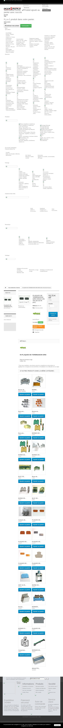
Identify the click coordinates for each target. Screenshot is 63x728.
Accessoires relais (10, 103)
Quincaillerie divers (10, 50)
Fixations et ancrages (34, 44)
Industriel (46, 60)
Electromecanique (21, 87)
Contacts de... (22, 520)
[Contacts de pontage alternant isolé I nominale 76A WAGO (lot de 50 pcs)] (25, 511)
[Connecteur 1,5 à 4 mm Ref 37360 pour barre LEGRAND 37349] (25, 641)
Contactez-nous (7, 3)
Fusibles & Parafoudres (35, 96)
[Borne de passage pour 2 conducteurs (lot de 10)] (25, 403)
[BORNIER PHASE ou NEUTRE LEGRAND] (39, 598)
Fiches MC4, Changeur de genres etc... (37, 88)
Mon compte (38, 692)
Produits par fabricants (41, 688)
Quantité (51, 303)
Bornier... (21, 606)
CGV (49, 690)
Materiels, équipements (33, 241)
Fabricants (8, 316)
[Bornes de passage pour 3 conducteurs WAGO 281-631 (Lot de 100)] (25, 381)
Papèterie (48, 240)
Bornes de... (21, 389)
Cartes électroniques (23, 126)
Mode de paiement (40, 690)
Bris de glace (47, 83)
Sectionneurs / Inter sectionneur (24, 75)
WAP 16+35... (22, 585)
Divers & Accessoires (49, 87)
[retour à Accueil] (5, 288)
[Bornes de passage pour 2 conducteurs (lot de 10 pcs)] (39, 403)
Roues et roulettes (10, 52)
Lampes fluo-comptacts (24, 175)
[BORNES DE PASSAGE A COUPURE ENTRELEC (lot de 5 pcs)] (39, 446)
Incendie (8, 152)
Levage (30, 271)
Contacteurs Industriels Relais (9, 101)
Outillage (19, 269)
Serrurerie (46, 41)
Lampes (20, 171)
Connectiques (9, 85)
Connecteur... (22, 650)
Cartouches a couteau (38, 98)
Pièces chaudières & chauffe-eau (26, 125)
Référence (35, 305)
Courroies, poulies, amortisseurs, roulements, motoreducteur (23, 90)
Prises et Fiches (20, 108)
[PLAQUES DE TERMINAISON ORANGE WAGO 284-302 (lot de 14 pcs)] (25, 533)
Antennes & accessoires (8, 68)
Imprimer (37, 332)
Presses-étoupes (48, 72)
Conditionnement (43, 271)
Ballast (44, 180)
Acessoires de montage (22, 101)
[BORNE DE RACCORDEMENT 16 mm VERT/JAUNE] (25, 446)
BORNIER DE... (36, 650)
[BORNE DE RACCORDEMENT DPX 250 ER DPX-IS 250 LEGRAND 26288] (39, 576)
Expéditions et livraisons (27, 686)
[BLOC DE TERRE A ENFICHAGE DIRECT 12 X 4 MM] (25, 468)
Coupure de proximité (49, 86)
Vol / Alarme (28, 155)
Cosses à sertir (9, 88)
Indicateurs (35, 105)
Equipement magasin (34, 38)
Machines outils (20, 272)
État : (34, 307)
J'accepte (57, 725)
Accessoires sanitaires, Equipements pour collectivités (49, 38)
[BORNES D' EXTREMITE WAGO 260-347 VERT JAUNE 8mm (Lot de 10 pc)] (25, 620)
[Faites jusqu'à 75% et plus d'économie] (31, 1)
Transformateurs (48, 97)
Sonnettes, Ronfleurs (21, 109)
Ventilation (46, 101)
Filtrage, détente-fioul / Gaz (25, 128)
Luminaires (21, 182)
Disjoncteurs (20, 65)
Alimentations (47, 95)
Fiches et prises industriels (50, 70)
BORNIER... (35, 606)
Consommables (19, 39)
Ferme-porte (47, 45)
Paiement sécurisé (26, 688)
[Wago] (36, 313)
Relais (7, 107)
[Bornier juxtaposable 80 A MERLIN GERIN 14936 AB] (25, 598)
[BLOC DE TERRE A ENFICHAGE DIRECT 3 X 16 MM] (39, 490)
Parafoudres (35, 99)
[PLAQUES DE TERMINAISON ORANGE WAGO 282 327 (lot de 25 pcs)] (25, 555)
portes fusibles (36, 101)
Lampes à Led (22, 172)
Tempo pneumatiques (10, 110)
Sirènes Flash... (48, 74)
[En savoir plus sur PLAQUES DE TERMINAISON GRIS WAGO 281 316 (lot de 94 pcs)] (8, 300)
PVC (41, 136)
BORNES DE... (36, 433)
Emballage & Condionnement (46, 269)
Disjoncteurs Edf (20, 74)
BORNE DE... (22, 455)
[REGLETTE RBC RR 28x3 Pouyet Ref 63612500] (39, 660)
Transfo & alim (47, 94)
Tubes (33, 174)
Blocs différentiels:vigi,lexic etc (24, 67)
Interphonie (42, 208)
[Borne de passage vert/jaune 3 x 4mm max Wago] (25, 424)
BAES (45, 82)
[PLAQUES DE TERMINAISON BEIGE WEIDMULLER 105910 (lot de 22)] (39, 555)
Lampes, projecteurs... (48, 188)
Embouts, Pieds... (20, 43)
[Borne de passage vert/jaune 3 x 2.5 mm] (39, 468)
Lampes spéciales (23, 178)
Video (53, 209)
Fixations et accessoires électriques (8, 80)
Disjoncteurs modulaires (22, 71)
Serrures (46, 49)
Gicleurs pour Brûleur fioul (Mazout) (27, 129)
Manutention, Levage (33, 269)
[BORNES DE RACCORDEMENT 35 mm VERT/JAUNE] (39, 424)
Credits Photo (25, 692)
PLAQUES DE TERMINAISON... (8, 306)
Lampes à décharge (23, 174)
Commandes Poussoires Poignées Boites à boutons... (49, 63)
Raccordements (43, 140)
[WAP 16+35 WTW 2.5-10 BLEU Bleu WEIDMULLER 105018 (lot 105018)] (25, 576)
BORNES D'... (22, 628)
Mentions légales (52, 688)
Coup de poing (47, 85)
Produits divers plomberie (45, 130)
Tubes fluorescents (36, 175)
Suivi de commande (26, 690)
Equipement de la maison (22, 99)
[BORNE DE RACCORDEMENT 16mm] (25, 490)
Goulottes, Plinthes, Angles (50, 110)
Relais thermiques (10, 108)
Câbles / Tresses (48, 109)
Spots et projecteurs (23, 186)
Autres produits (47, 114)
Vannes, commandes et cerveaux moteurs (28, 136)
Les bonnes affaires (47, 187)
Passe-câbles (9, 49)
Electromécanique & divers (50, 68)
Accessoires (8, 39)
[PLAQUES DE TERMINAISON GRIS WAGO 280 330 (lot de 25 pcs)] (39, 620)
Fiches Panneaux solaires (37, 84)
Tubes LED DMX (36, 176)
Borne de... (21, 411)
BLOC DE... (21, 476)
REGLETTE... (36, 668)
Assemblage (8, 33)
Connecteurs (8, 86)
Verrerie (34, 183)
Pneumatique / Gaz (23, 139)
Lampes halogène (23, 176)
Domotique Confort (21, 80)
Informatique (21, 239)
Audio (31, 208)
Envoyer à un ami (39, 329)
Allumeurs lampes (47, 178)
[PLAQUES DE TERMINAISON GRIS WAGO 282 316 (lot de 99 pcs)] (39, 533)
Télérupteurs (36, 72)
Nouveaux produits (40, 686)
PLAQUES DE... (36, 520)
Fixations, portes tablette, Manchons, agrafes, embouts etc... (36, 41)
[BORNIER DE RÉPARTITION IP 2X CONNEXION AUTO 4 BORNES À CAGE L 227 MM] (39, 641)
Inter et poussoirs (21, 106)
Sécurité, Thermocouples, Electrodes (27, 132)
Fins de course (47, 71)
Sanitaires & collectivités (50, 35)
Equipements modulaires (36, 63)
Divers (34, 76)
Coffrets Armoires (10, 74)
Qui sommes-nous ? (52, 686)
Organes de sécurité (48, 80)
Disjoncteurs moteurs (21, 72)
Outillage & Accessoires (22, 268)
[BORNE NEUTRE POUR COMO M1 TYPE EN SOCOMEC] (39, 381)
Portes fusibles (36, 71)
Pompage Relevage (44, 126)
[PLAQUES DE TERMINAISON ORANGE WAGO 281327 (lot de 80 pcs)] (39, 511)
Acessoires (40, 155)
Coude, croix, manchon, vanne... (47, 137)
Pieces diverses (22, 130)
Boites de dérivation (21, 102)
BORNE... (35, 389)
